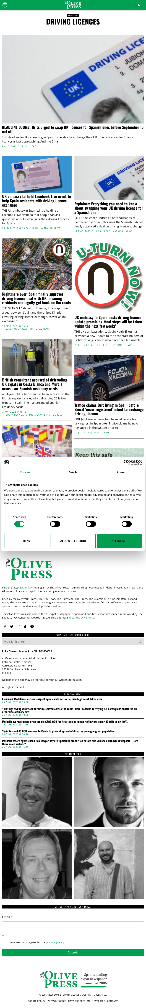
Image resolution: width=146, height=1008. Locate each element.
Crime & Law (34, 414)
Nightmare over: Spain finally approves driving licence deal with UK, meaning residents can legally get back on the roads (36, 298)
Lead (33, 146)
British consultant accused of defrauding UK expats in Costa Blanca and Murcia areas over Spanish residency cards (34, 384)
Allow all (119, 540)
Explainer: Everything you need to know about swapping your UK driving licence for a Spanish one (108, 207)
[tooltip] (5, 626)
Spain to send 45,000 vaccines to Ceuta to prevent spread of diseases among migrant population (58, 731)
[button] (140, 641)
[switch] (55, 524)
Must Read (21, 328)
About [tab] (121, 472)
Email (7, 917)
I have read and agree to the (35, 942)
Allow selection (73, 540)
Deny (26, 540)
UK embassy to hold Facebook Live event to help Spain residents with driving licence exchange (36, 200)
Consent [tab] (25, 472)
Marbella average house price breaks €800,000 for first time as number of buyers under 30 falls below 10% (65, 721)
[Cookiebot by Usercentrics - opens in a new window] (126, 462)
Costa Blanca (15, 414)
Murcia (57, 414)
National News (50, 228)
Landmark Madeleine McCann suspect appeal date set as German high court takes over (52, 699)
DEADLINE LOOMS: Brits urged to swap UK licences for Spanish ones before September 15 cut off (73, 129)
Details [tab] (73, 472)
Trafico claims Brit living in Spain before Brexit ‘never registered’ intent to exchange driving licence (109, 409)
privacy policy (55, 942)
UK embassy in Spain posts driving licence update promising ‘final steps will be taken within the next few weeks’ (108, 321)
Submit (73, 952)
